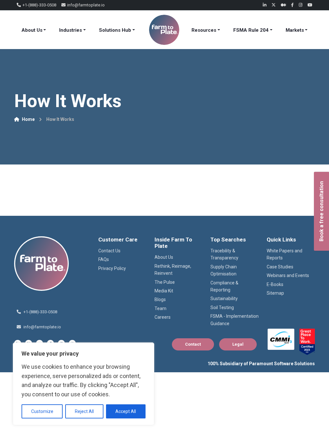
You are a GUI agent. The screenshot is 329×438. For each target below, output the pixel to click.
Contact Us (109, 250)
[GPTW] (307, 342)
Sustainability (224, 298)
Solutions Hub (115, 30)
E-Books (275, 284)
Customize (42, 411)
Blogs (160, 299)
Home (28, 119)
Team (160, 308)
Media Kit (164, 290)
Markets (295, 30)
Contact (193, 344)
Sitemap (275, 293)
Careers (163, 317)
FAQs (103, 259)
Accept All (125, 411)
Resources (203, 30)
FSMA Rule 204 (251, 30)
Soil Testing (222, 307)
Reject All (84, 411)
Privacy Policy (112, 268)
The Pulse (165, 282)
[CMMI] (281, 339)
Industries (70, 30)
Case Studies (280, 266)
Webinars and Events (288, 275)
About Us (32, 30)
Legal (238, 344)
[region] (83, 383)
